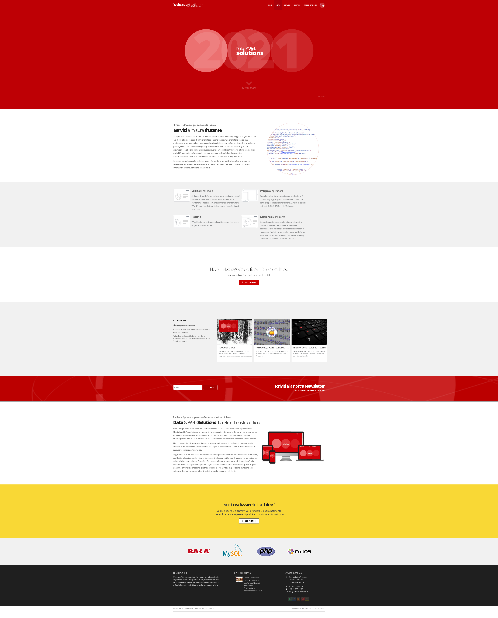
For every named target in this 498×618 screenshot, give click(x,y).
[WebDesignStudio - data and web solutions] (188, 3)
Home (270, 5)
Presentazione (310, 5)
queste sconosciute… (272, 348)
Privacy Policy (201, 609)
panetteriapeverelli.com (253, 591)
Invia (211, 388)
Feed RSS (212, 609)
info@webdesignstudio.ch (298, 592)
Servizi (287, 5)
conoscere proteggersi (309, 348)
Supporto (189, 609)
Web (227, 348)
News (278, 5)
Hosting (297, 5)
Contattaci (250, 282)
